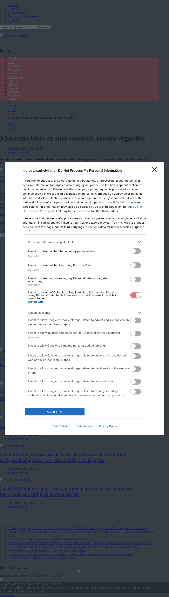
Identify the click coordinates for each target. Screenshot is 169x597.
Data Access (84, 426)
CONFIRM (54, 411)
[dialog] (84, 298)
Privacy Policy (108, 426)
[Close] (156, 171)
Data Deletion (61, 426)
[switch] (135, 251)
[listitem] (84, 242)
